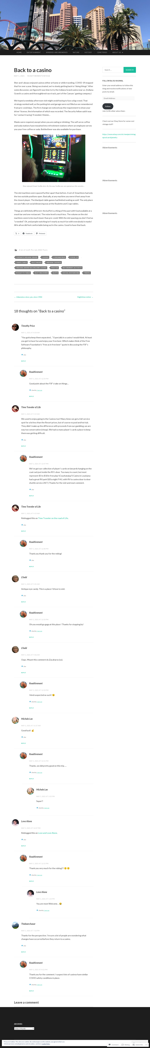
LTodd (24, 577)
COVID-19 (74, 257)
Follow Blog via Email (112, 81)
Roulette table (23, 273)
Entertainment (34, 52)
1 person (39, 390)
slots (55, 273)
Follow (108, 106)
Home (19, 52)
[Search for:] (119, 70)
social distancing (71, 273)
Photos (54, 268)
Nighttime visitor (85, 297)
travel (87, 273)
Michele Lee (27, 718)
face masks (37, 262)
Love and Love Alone (47, 833)
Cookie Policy (46, 1044)
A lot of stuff (24, 250)
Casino (45, 257)
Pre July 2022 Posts (39, 250)
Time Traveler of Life (31, 407)
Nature (76, 52)
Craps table (21, 262)
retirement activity (72, 268)
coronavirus (59, 257)
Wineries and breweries (57, 52)
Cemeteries (102, 52)
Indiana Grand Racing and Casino (31, 268)
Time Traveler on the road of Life (53, 518)
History (88, 52)
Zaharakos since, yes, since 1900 (28, 297)
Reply (23, 361)
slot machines (41, 273)
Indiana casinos (53, 262)
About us (116, 52)
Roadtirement (36, 371)
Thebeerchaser (28, 923)
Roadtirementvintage (38, 76)
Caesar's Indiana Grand (27, 257)
